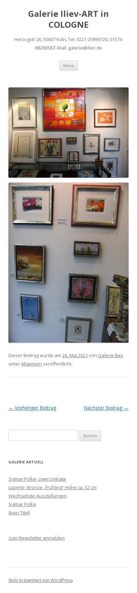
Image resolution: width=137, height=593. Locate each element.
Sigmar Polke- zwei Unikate (37, 479)
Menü (68, 65)
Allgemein (31, 364)
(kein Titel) (19, 512)
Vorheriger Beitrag (32, 407)
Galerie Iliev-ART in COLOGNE (68, 19)
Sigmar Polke (22, 504)
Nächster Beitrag (106, 407)
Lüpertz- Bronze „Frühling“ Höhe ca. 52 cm (52, 487)
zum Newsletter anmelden (36, 538)
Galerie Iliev (110, 355)
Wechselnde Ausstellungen (37, 496)
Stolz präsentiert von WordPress (40, 580)
